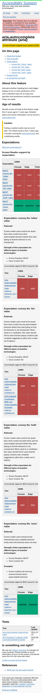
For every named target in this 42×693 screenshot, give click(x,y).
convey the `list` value (20, 67)
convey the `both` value (21, 70)
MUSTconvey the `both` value (8, 195)
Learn (36, 13)
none (22, 288)
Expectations (12, 62)
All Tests (6, 13)
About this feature (14, 56)
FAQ (16, 13)
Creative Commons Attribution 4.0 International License (18, 685)
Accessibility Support (19, 3)
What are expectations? (12, 147)
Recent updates (9, 17)
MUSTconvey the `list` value (7, 185)
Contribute (26, 13)
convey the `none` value (21, 73)
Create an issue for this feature (14, 660)
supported (22, 604)
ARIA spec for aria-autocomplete (20, 670)
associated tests (8, 118)
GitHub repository (19, 650)
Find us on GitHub (9, 690)
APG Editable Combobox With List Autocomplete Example (11, 404)
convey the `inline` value (21, 64)
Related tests (12, 75)
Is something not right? (16, 78)
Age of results (12, 59)
